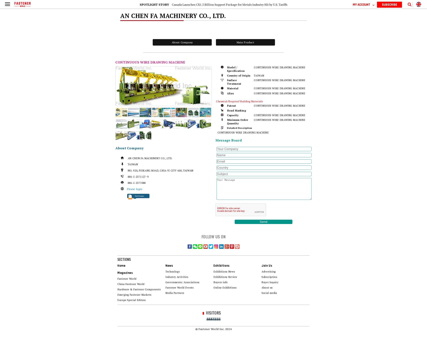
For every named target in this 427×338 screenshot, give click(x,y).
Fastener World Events (179, 287)
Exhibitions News (224, 271)
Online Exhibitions (225, 287)
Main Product (245, 42)
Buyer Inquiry (270, 282)
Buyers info (221, 282)
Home (121, 266)
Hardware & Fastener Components (139, 289)
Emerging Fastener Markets (134, 294)
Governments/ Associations (182, 282)
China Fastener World (130, 284)
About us (267, 287)
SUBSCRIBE (389, 4)
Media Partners (174, 292)
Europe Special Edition (131, 300)
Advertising (269, 271)
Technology (172, 271)
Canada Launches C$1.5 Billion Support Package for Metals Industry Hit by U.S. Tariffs (229, 4)
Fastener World (126, 278)
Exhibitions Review (225, 276)
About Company (182, 42)
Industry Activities (176, 276)
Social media (269, 292)
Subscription (269, 276)
